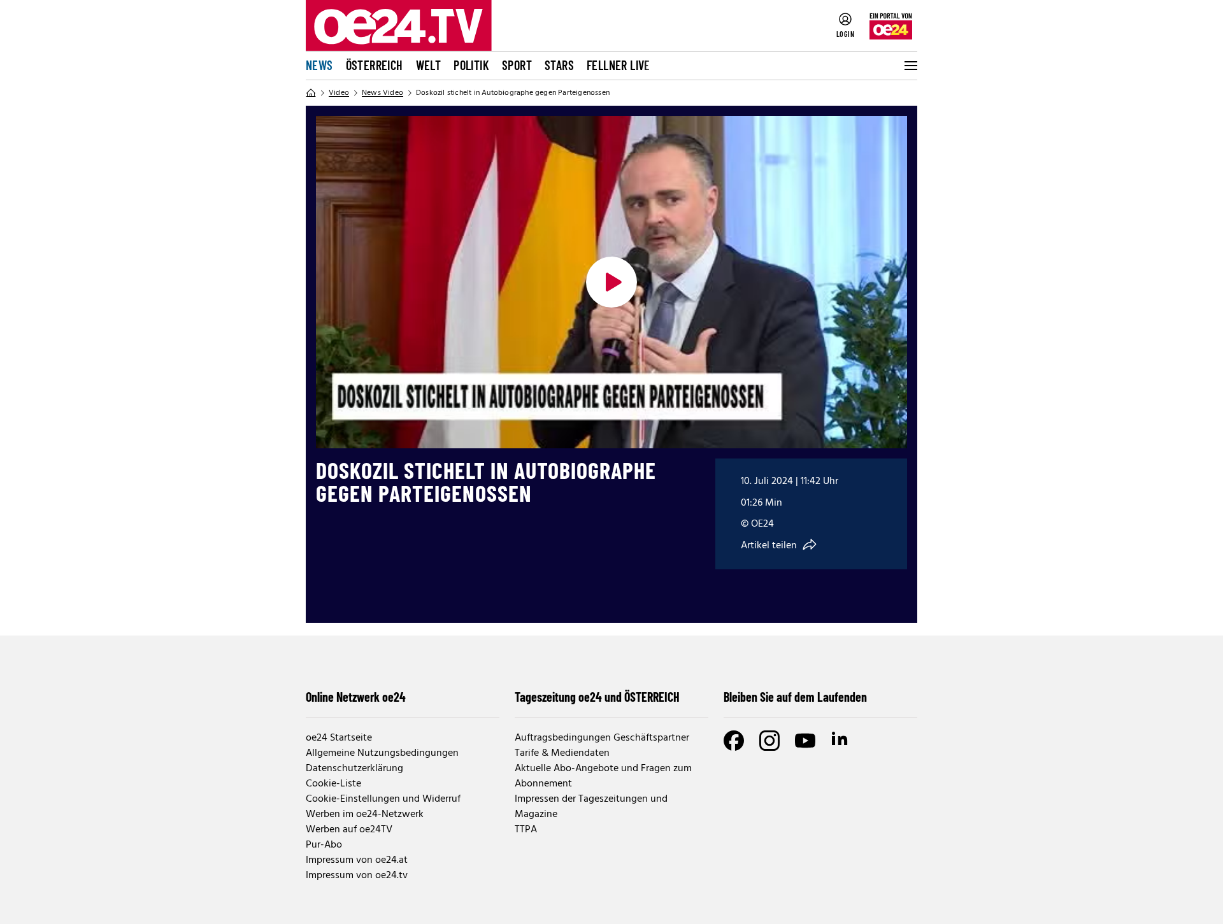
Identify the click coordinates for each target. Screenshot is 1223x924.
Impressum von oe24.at (357, 860)
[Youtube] (805, 740)
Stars (559, 65)
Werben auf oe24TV (349, 829)
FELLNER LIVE (618, 65)
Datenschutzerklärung (354, 768)
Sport (517, 65)
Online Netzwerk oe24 (356, 696)
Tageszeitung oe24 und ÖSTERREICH (597, 696)
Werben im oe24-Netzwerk (365, 814)
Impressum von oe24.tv (357, 875)
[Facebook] (734, 740)
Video (339, 93)
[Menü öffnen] (909, 65)
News (319, 65)
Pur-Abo (324, 845)
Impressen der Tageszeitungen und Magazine (591, 807)
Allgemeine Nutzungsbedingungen (382, 753)
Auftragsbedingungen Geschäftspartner (602, 738)
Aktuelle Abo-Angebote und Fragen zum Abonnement (603, 776)
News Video (382, 93)
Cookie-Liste (333, 784)
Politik (471, 65)
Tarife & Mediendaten (562, 753)
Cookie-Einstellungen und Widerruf (383, 799)
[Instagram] (769, 740)
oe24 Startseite (339, 738)
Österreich (374, 65)
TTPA (526, 829)
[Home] (311, 93)
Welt (428, 65)
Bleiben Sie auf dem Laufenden (795, 696)
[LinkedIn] (841, 740)
